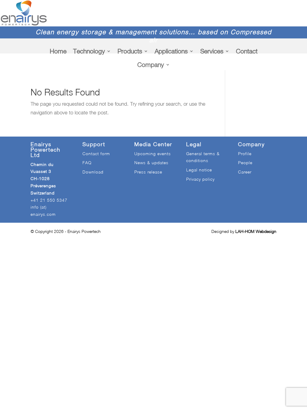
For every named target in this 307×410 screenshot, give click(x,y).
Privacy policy (200, 179)
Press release (148, 171)
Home (58, 51)
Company (150, 64)
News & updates (151, 162)
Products (130, 51)
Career (245, 171)
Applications (171, 51)
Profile (245, 153)
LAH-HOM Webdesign (255, 231)
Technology (89, 51)
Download (92, 171)
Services (211, 51)
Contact (247, 51)
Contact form (96, 153)
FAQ (86, 162)
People (245, 162)
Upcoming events (152, 153)
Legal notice (199, 169)
